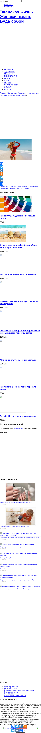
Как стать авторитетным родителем (18, 274)
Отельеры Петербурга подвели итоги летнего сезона (16, 558)
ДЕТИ (6, 80)
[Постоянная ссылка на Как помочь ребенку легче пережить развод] (13, 383)
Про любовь (9, 694)
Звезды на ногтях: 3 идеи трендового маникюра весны (16, 502)
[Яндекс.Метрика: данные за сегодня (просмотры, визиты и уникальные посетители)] (10, 728)
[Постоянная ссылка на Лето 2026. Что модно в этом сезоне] (13, 412)
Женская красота (11, 686)
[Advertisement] (20, 46)
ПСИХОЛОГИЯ (10, 76)
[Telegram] (20, 177)
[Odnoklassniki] (20, 174)
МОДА (7, 78)
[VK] (20, 180)
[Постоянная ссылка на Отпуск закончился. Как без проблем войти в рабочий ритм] (13, 241)
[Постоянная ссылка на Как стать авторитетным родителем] (13, 270)
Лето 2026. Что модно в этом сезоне (18, 416)
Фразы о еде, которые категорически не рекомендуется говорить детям (20, 331)
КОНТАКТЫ (8, 5)
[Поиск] (1, 1)
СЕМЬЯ (7, 87)
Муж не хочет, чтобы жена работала (18, 360)
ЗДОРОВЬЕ (9, 72)
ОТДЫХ (7, 83)
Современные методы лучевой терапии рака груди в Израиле (18, 580)
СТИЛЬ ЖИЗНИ (11, 85)
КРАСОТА (8, 74)
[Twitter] (20, 167)
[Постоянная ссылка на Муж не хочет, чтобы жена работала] (13, 356)
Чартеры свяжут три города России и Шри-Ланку (14, 589)
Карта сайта (9, 7)
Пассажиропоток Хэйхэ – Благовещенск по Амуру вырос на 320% (19, 538)
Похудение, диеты (11, 692)
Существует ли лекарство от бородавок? (12, 547)
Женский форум (10, 688)
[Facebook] (20, 163)
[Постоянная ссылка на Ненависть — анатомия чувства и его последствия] (13, 297)
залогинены (18, 428)
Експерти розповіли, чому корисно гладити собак (14, 527)
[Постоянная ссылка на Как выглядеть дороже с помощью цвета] (16, 212)
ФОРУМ (7, 89)
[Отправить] (20, 184)
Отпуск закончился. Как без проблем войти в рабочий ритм (18, 246)
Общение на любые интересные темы (19, 690)
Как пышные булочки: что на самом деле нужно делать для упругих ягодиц (19, 94)
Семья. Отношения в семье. (15, 696)
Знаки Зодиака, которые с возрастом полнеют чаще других (17, 569)
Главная (3, 93)
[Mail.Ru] (20, 170)
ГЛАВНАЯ (8, 69)
